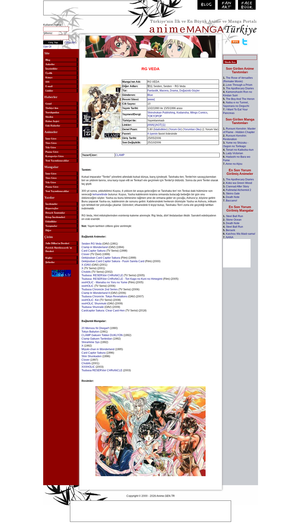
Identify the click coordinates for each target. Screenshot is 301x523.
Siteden (49, 116)
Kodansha (183, 112)
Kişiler (48, 257)
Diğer (48, 230)
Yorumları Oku (192, 129)
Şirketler (50, 262)
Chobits (86, 271)
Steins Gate (233, 193)
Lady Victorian (234, 153)
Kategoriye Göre (54, 156)
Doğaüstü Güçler (189, 90)
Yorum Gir (175, 129)
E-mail (48, 86)
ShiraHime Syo (91, 342)
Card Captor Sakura (94, 250)
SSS (47, 81)
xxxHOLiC (88, 285)
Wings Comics (198, 112)
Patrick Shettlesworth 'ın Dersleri (58, 249)
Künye (48, 77)
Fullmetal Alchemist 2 (238, 190)
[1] (163, 124)
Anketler (50, 64)
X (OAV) (86, 264)
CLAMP (119, 155)
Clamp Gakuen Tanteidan (97, 338)
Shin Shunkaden (92, 356)
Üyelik (48, 73)
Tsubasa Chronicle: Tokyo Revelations (104, 296)
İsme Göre (50, 138)
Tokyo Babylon (90, 331)
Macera (164, 90)
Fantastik (152, 90)
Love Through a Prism (239, 84)
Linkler (49, 90)
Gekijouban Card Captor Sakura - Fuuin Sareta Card (113, 261)
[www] (151, 99)
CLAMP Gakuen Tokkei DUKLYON (102, 335)
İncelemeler (51, 204)
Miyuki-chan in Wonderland (98, 349)
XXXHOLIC (88, 366)
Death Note (233, 197)
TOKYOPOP (154, 116)
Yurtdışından (52, 112)
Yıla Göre (50, 147)
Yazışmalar (51, 226)
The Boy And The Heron (240, 99)
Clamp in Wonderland (95, 247)
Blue (150, 95)
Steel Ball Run (234, 216)
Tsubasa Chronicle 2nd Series (100, 289)
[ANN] (150, 124)
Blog (47, 60)
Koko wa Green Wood (239, 183)
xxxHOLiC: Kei (90, 300)
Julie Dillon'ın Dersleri (57, 243)
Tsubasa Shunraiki (93, 307)
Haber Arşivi (52, 121)
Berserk (230, 230)
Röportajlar (51, 208)
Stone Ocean (234, 219)
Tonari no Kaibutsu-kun (240, 149)
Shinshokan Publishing (161, 112)
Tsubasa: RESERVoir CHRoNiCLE (102, 275)
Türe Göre (51, 143)
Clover (85, 254)
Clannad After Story (237, 186)
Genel (48, 103)
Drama (174, 90)
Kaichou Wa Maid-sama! (240, 233)
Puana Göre (51, 151)
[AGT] (158, 124)
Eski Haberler (52, 125)
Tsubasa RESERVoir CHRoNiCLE (102, 370)
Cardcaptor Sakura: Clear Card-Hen (103, 310)
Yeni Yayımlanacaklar (57, 160)
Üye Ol (47, 46)
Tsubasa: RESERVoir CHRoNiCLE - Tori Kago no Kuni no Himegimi (122, 278)
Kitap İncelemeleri (55, 217)
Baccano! (231, 200)
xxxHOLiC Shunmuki (94, 303)
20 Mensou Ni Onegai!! (95, 328)
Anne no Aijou (234, 163)
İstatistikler (51, 68)
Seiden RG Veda (92, 243)
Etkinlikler (51, 221)
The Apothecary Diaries (240, 88)
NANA (229, 237)
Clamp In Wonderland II (96, 292)
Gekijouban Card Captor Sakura (101, 257)
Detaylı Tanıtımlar (55, 212)
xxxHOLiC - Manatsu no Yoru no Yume (104, 282)
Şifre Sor (70, 42)
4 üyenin (152, 133)
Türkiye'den (51, 108)
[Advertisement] (95, 7)
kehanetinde (100, 194)
